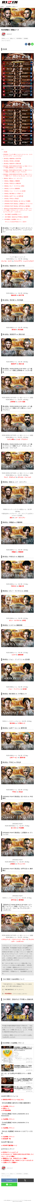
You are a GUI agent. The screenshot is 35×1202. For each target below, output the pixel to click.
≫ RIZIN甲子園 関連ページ (9, 1145)
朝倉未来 (13, 295)
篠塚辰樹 (20, 654)
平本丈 (14, 792)
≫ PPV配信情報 (6, 1110)
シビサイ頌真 (21, 401)
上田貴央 (12, 864)
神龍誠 (14, 552)
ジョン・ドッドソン (14, 689)
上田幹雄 (12, 401)
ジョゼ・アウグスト (22, 439)
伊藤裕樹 (20, 552)
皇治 (11, 517)
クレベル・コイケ (6, 261)
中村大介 (13, 586)
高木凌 (14, 329)
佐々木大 (13, 828)
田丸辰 (21, 792)
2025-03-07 (9, 34)
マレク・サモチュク (10, 477)
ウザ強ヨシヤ (21, 723)
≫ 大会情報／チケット (8, 1106)
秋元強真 (20, 329)
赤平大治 (13, 900)
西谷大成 (21, 364)
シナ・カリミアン (20, 517)
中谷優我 (21, 828)
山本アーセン (14, 757)
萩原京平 (13, 364)
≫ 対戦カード (5, 1108)
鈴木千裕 (21, 295)
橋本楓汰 (21, 900)
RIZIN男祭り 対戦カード (10, 30)
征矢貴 (25, 689)
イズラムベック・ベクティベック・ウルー (13, 939)
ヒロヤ (14, 654)
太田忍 (24, 620)
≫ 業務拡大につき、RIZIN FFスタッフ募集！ (14, 1158)
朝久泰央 (12, 723)
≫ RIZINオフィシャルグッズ (9, 1152)
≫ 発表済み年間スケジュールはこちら (12, 1099)
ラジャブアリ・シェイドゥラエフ (24, 261)
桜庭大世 (21, 586)
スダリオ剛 (10, 439)
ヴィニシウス (21, 864)
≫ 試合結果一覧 (6, 1138)
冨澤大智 (22, 757)
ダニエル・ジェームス (24, 477)
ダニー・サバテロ (14, 620)
